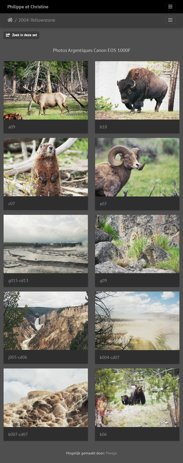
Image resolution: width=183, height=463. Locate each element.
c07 (11, 203)
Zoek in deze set (24, 35)
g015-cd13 (18, 280)
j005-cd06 (17, 357)
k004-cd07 (110, 357)
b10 (103, 126)
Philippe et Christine (27, 7)
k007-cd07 (18, 434)
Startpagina (10, 20)
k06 (103, 434)
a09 (11, 126)
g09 (103, 280)
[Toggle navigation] (170, 6)
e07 (103, 203)
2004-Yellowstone (36, 20)
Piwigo (111, 453)
